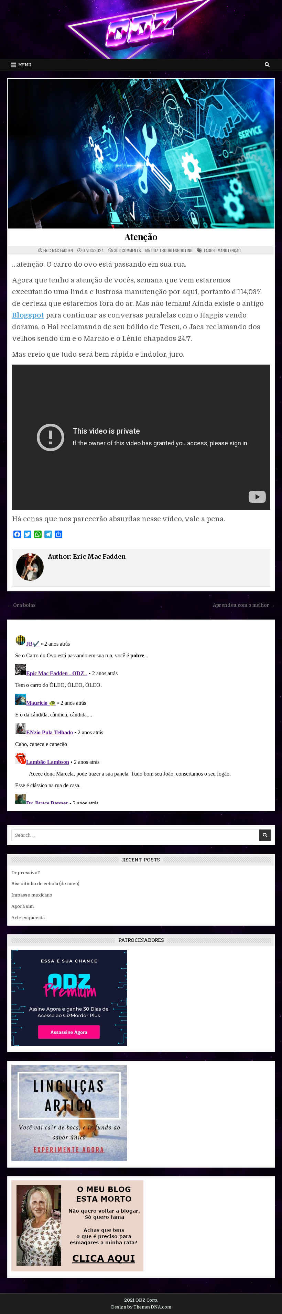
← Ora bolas (21, 605)
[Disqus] (141, 718)
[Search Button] (267, 64)
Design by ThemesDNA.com (141, 1307)
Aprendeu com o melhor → (244, 605)
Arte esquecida (28, 917)
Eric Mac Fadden (58, 250)
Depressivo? (25, 872)
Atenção (141, 237)
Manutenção (229, 250)
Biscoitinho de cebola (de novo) (45, 883)
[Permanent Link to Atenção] (141, 154)
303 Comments (127, 250)
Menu (25, 65)
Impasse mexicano (31, 895)
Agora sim (22, 906)
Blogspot (28, 315)
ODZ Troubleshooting (172, 250)
